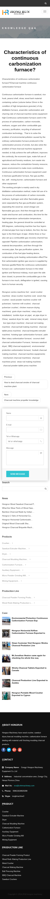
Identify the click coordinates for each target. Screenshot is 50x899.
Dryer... (5, 554)
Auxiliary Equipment (10, 832)
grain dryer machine (21, 311)
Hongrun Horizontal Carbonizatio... (17, 520)
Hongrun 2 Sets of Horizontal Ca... (17, 516)
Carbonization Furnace (11, 828)
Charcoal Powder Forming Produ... (17, 597)
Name (8, 413)
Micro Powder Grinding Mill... (14, 575)
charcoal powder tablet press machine (20, 365)
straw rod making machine (28, 362)
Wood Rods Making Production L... (17, 603)
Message (10, 448)
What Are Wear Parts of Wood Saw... (18, 508)
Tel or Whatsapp (12, 436)
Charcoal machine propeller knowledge (21, 400)
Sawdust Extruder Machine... (14, 548)
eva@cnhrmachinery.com (24, 786)
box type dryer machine (13, 323)
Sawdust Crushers (9, 879)
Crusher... (6, 543)
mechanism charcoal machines (16, 358)
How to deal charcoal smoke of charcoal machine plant (21, 384)
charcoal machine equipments (31, 354)
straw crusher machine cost (23, 296)
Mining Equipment (9, 840)
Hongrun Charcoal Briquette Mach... (18, 527)
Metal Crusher (7, 863)
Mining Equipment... (11, 581)
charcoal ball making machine (24, 327)
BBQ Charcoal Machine (11, 875)
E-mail (8, 425)
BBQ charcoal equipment (19, 346)
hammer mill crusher (21, 303)
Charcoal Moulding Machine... (15, 559)
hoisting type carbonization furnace (26, 334)
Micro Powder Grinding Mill (13, 836)
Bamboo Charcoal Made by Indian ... (18, 512)
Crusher (5, 812)
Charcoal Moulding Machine (13, 824)
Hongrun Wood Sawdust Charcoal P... (18, 504)
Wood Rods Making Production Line (16, 859)
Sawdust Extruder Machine (13, 816)
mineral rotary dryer (38, 319)
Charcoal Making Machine (12, 867)
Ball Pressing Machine (11, 871)
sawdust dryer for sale (18, 319)
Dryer (4, 820)
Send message (17, 474)
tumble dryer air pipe (22, 315)
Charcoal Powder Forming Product (16, 855)
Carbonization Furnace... (13, 565)
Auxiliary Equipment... (11, 570)
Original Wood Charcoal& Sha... (16, 523)
